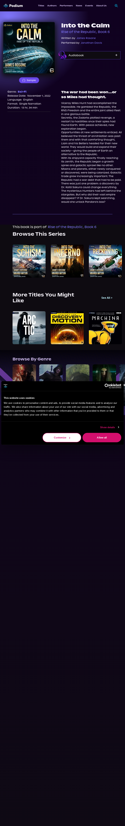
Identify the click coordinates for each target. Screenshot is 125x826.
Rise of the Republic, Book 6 (85, 32)
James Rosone (86, 38)
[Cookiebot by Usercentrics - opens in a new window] (107, 386)
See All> (106, 298)
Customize (60, 437)
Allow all (102, 437)
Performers (66, 5)
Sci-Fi (22, 91)
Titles (41, 5)
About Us (101, 5)
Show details (107, 427)
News (79, 5)
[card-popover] (29, 261)
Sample (31, 80)
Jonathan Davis (91, 42)
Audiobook (76, 55)
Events (89, 5)
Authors (51, 5)
